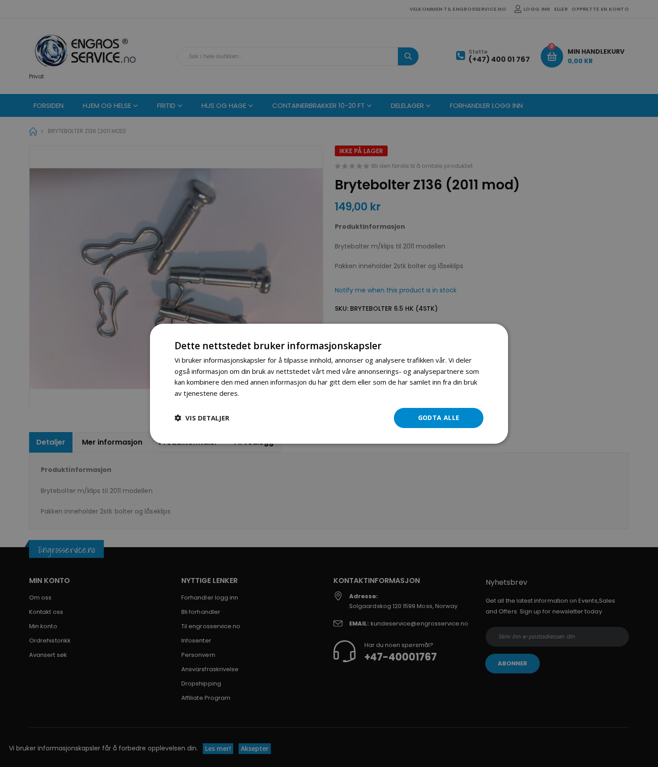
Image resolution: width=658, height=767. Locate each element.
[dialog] (329, 383)
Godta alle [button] (439, 417)
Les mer (253, 393)
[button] (202, 418)
